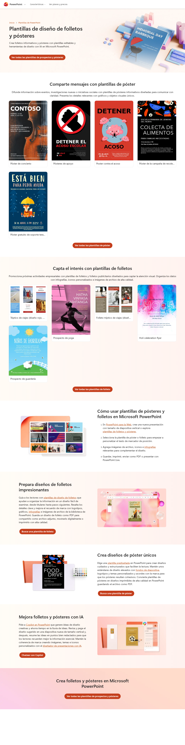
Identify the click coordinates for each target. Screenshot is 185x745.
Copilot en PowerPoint (38, 624)
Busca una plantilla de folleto (37, 531)
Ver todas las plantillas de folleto (92, 389)
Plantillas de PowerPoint (29, 22)
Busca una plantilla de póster (116, 593)
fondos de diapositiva (147, 570)
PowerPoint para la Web (118, 424)
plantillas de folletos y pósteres (119, 431)
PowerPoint (16, 4)
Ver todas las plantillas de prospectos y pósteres (37, 57)
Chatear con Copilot (32, 655)
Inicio (11, 22)
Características (36, 4)
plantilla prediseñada (119, 563)
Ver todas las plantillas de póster (92, 245)
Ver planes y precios (58, 4)
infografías (150, 447)
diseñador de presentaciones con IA (62, 645)
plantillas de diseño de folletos (60, 497)
